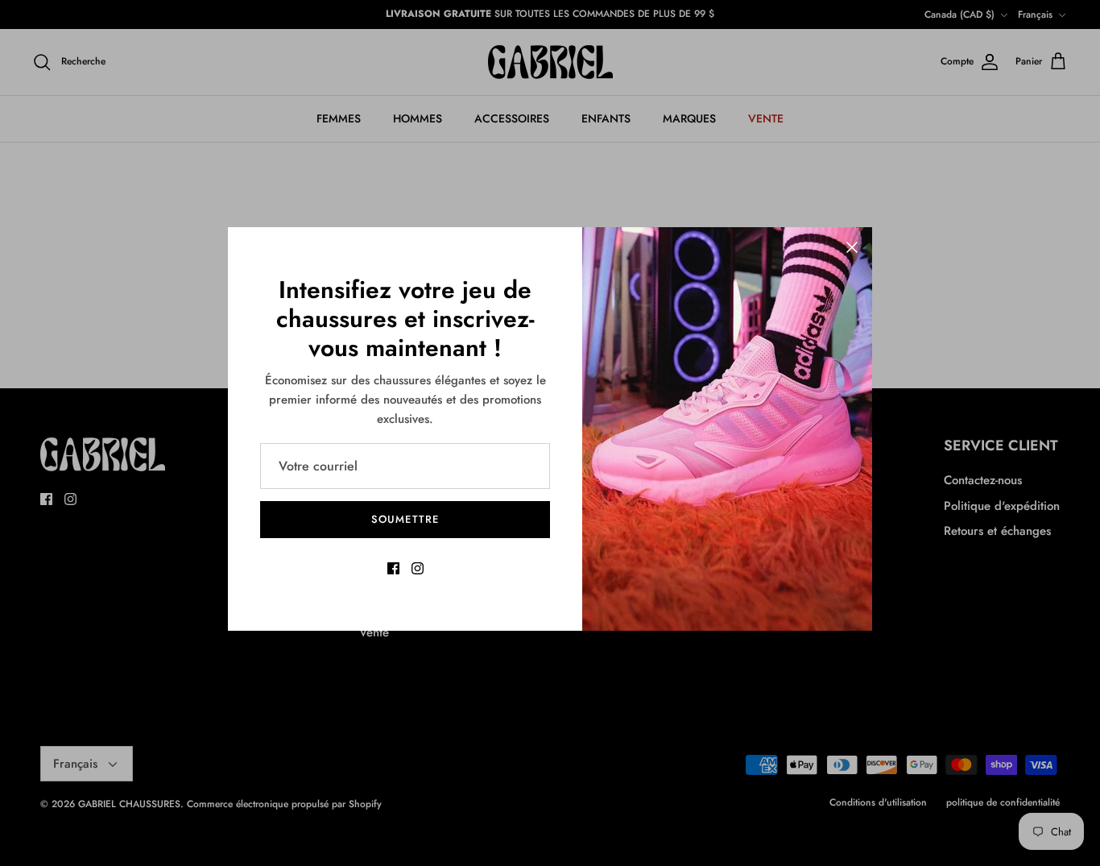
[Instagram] (417, 568)
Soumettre (404, 519)
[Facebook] (393, 568)
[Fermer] (852, 247)
